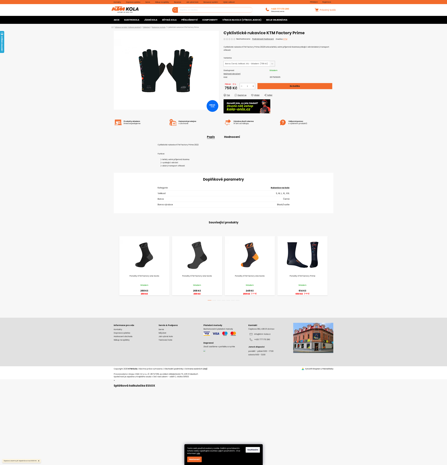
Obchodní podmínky (173, 368)
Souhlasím (252, 449)
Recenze (177, 2)
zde (198, 453)
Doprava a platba (133, 2)
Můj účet (162, 333)
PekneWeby (327, 369)
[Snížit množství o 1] (241, 86)
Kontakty (117, 2)
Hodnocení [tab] (232, 137)
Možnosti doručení (232, 73)
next (331, 267)
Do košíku (295, 86)
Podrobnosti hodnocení (263, 39)
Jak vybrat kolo (192, 2)
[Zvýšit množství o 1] (253, 86)
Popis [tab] (211, 137)
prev (115, 267)
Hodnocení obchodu (123, 336)
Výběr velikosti (229, 2)
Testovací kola (165, 340)
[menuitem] (116, 20)
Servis (147, 2)
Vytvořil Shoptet (312, 369)
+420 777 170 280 (280, 8)
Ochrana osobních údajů (196, 368)
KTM (285, 39)
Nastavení (194, 459)
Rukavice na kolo (280, 187)
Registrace (326, 2)
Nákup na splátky (162, 2)
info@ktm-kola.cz (262, 334)
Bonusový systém (211, 2)
